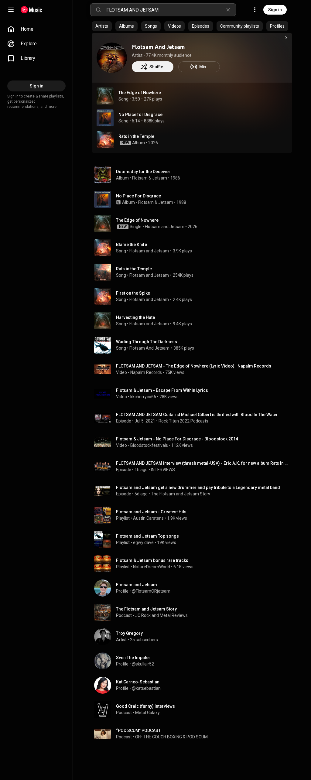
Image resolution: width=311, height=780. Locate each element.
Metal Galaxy (147, 712)
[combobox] (171, 10)
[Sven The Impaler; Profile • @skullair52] (194, 661)
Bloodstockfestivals (149, 445)
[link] (36, 29)
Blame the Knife (131, 244)
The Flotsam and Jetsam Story (180, 493)
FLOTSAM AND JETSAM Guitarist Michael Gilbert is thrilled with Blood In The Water (197, 414)
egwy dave (143, 542)
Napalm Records (146, 372)
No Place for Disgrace (140, 114)
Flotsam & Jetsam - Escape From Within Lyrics (162, 390)
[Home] (31, 9)
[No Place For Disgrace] (194, 199)
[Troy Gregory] (194, 636)
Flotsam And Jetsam (158, 46)
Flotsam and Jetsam (164, 226)
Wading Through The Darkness (146, 341)
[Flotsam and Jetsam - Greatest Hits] (194, 515)
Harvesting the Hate (135, 317)
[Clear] (228, 10)
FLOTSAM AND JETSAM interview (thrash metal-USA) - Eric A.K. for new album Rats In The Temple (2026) (203, 463)
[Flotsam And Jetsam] (112, 58)
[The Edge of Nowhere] (194, 223)
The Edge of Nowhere (139, 92)
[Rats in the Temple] (192, 139)
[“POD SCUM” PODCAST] (194, 734)
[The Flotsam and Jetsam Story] (194, 612)
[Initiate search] (98, 10)
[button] (105, 96)
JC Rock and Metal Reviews (161, 615)
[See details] (286, 37)
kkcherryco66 (143, 396)
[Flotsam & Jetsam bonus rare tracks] (194, 564)
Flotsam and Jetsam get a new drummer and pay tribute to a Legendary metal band (198, 487)
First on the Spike (133, 293)
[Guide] (11, 9)
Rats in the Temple (134, 268)
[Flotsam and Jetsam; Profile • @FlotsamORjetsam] (194, 588)
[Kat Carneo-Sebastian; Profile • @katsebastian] (194, 685)
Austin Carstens (148, 518)
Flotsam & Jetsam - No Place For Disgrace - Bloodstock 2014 (177, 438)
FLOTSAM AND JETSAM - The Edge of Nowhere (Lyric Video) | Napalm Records (193, 366)
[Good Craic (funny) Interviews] (194, 709)
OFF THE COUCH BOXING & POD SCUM (171, 736)
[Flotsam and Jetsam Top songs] (194, 539)
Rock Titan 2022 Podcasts (183, 421)
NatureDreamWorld (151, 566)
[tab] (102, 26)
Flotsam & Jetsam (149, 178)
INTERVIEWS (163, 469)
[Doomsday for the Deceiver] (194, 175)
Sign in (275, 9)
